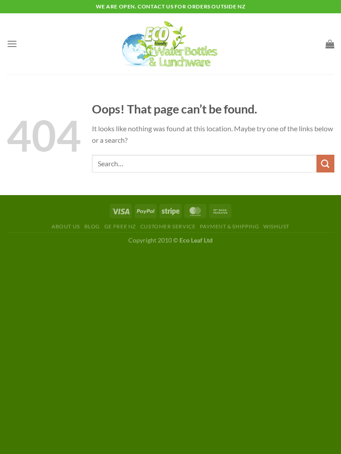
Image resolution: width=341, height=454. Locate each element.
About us (66, 226)
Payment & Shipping (229, 226)
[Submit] (325, 163)
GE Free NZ (120, 226)
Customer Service (168, 226)
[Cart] (329, 44)
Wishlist (276, 226)
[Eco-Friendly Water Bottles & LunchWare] (170, 44)
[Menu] (12, 44)
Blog (92, 226)
